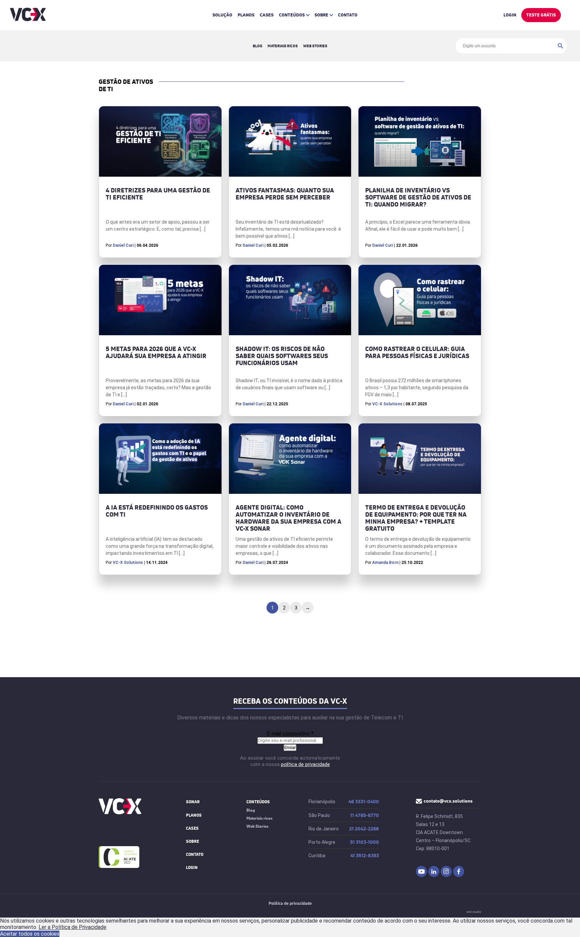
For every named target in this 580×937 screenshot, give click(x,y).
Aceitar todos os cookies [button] (29, 934)
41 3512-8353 (364, 856)
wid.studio (474, 912)
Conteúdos (292, 15)
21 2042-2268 (364, 829)
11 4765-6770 (364, 815)
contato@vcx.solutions (448, 801)
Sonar (193, 802)
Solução (222, 15)
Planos (246, 15)
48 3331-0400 (363, 802)
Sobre (321, 15)
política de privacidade (305, 764)
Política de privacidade (290, 903)
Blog (257, 46)
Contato (347, 15)
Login (509, 15)
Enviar (290, 747)
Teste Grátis (541, 15)
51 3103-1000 (364, 842)
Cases (267, 15)
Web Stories (315, 46)
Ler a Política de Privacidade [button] (72, 927)
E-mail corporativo (290, 733)
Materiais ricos (259, 818)
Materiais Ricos (283, 46)
